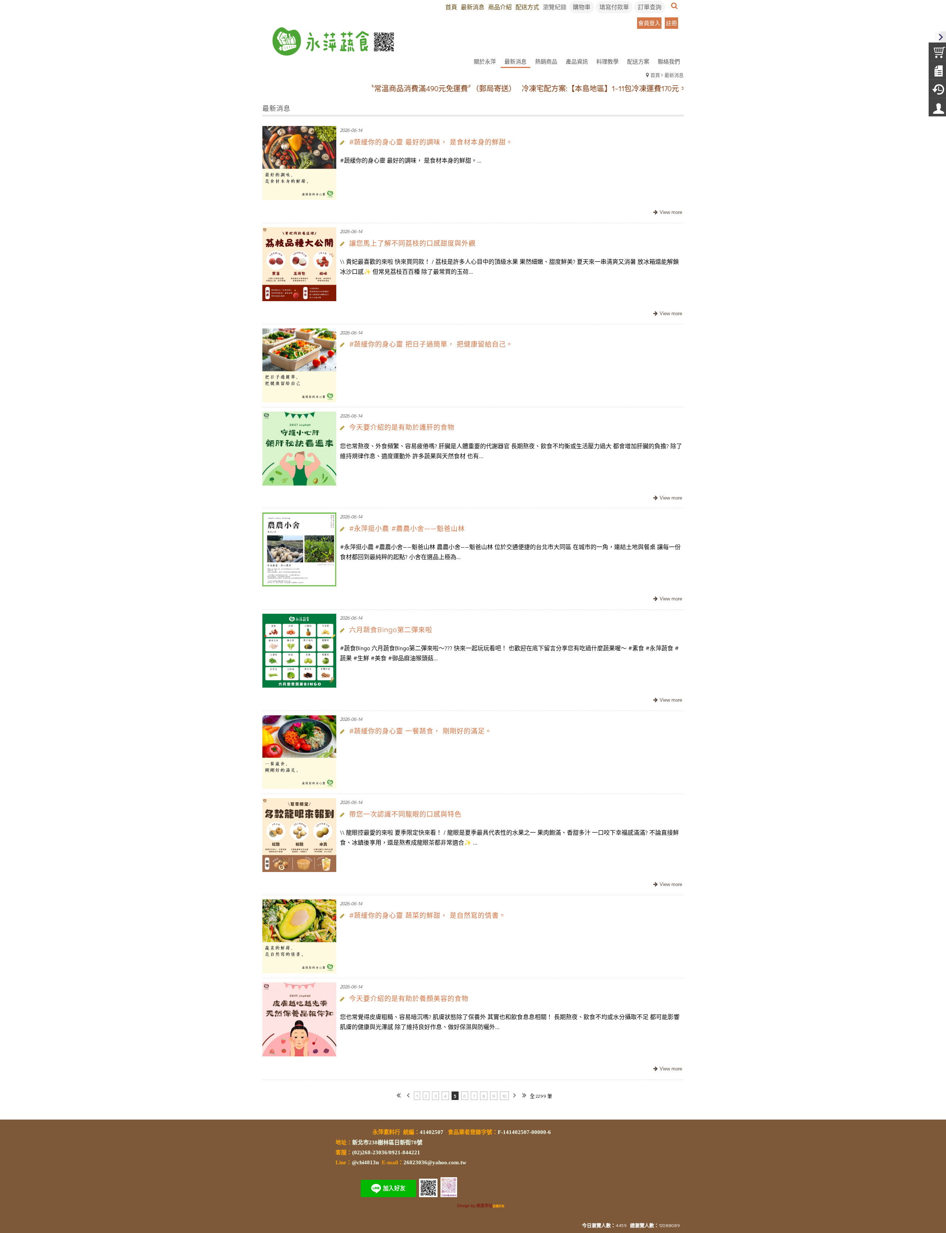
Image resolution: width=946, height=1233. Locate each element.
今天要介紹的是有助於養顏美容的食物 (409, 998)
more (667, 212)
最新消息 (674, 75)
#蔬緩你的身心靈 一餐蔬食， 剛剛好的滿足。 (420, 731)
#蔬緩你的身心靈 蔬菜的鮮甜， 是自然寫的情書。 (427, 915)
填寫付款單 (614, 7)
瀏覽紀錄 (554, 7)
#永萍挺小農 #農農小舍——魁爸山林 (407, 528)
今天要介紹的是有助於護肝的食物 (402, 427)
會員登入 (649, 23)
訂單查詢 (649, 7)
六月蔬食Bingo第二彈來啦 (390, 630)
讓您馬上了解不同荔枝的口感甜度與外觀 (412, 243)
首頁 (655, 75)
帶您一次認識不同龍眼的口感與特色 (405, 814)
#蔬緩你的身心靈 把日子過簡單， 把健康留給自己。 (431, 344)
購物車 (582, 7)
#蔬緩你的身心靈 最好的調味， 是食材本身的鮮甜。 (431, 142)
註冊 (671, 23)
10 (504, 1096)
